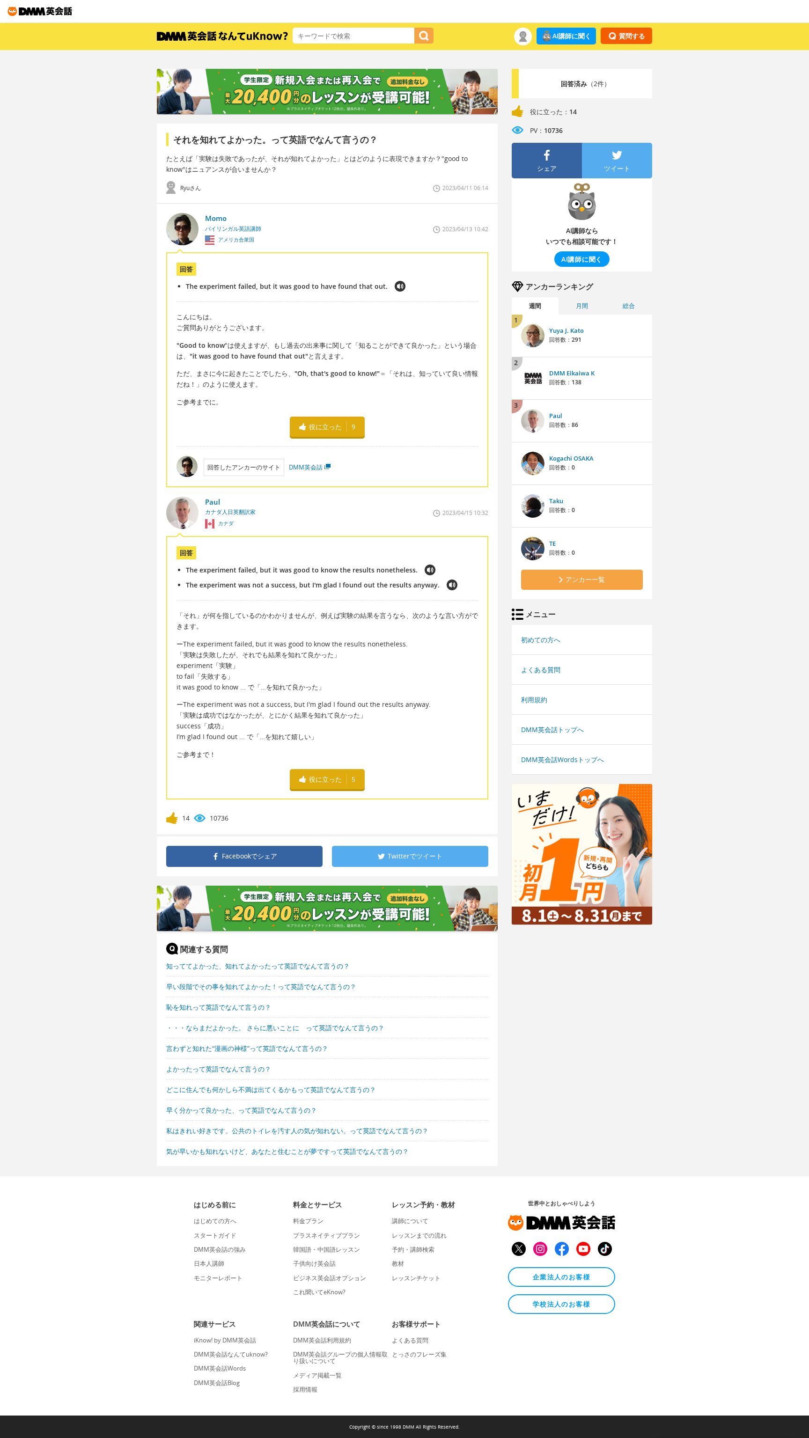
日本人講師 (209, 1263)
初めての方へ (540, 639)
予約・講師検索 (413, 1249)
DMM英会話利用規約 (322, 1340)
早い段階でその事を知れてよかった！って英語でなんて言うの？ (261, 986)
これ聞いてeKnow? (319, 1292)
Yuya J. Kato (566, 330)
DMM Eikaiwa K (572, 373)
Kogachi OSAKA (571, 458)
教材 (398, 1263)
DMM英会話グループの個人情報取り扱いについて (340, 1357)
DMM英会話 (306, 467)
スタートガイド (215, 1235)
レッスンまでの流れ (419, 1235)
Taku (556, 501)
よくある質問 (540, 669)
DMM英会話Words (220, 1368)
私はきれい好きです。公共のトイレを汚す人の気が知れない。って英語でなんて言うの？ (297, 1130)
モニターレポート (218, 1278)
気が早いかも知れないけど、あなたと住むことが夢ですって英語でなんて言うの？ (287, 1151)
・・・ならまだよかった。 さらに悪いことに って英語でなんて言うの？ (275, 1027)
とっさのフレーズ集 (419, 1354)
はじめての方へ (215, 1221)
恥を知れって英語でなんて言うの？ (218, 1007)
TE (552, 543)
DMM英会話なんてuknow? (231, 1354)
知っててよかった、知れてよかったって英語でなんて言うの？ (258, 965)
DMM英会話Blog (217, 1383)
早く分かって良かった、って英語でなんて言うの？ (241, 1110)
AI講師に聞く (571, 35)
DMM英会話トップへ (552, 729)
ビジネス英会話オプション (329, 1278)
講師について (410, 1221)
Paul (555, 415)
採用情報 (305, 1389)
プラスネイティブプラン (326, 1235)
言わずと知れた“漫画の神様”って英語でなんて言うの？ (247, 1048)
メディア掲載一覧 (317, 1375)
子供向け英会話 (314, 1263)
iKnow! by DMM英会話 (225, 1340)
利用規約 (534, 699)
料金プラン (308, 1221)
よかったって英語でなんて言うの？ (218, 1068)
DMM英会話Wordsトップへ (562, 759)
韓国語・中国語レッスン (326, 1249)
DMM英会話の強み (220, 1249)
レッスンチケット (416, 1278)
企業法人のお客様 (561, 1276)
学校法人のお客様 (561, 1303)
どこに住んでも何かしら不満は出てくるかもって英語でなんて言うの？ (271, 1089)
